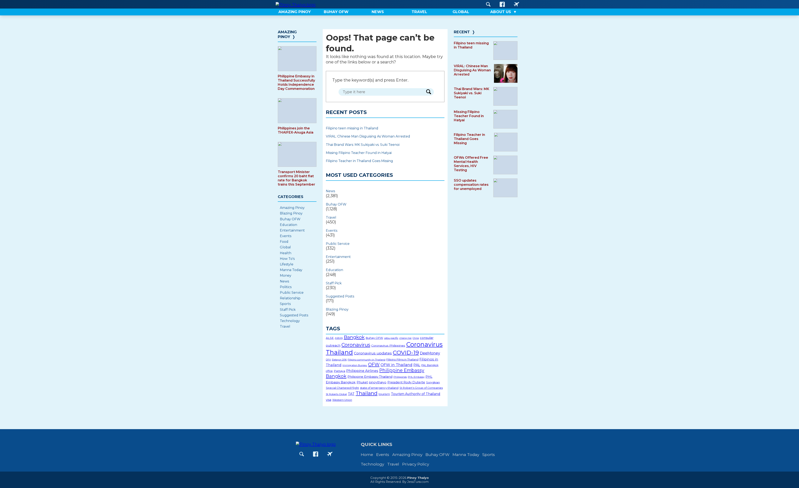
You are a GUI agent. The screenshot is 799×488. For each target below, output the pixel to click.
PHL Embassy (416, 376)
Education (334, 270)
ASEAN (339, 338)
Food (284, 242)
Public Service (338, 244)
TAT (351, 394)
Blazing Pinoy (337, 309)
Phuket (362, 382)
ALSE (330, 337)
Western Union (342, 399)
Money (285, 275)
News (330, 191)
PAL (416, 365)
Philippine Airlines (362, 371)
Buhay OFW (336, 204)
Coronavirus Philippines (388, 345)
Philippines (400, 376)
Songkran (433, 382)
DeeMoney (430, 353)
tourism (384, 394)
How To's (287, 259)
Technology (290, 321)
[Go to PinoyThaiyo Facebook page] (502, 4)
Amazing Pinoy (287, 34)
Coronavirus (355, 345)
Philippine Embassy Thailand (369, 377)
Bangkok (354, 337)
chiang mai (405, 338)
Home (367, 454)
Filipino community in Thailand (366, 359)
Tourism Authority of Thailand (415, 394)
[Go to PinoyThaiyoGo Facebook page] (516, 4)
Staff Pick (334, 283)
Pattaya (339, 371)
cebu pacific (391, 337)
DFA (328, 359)
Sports (285, 304)
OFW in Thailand (396, 365)
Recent (462, 32)
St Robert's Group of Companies (421, 387)
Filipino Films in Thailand (402, 359)
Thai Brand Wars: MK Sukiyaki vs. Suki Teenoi (363, 145)
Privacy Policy (415, 464)
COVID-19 (406, 352)
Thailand (366, 393)
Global (285, 247)
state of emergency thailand (379, 387)
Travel (331, 217)
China (416, 338)
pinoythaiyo (377, 382)
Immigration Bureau (354, 365)
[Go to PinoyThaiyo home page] (295, 4)
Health (285, 253)
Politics (286, 287)
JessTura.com (418, 482)
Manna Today (291, 270)
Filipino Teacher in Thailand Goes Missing (359, 161)
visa (328, 400)
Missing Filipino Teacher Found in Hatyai (359, 153)
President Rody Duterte (406, 382)
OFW (374, 364)
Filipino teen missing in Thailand (352, 128)
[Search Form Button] (429, 92)
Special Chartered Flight (342, 387)
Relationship (290, 298)
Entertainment (338, 257)
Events (331, 231)
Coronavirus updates (373, 353)
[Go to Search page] (488, 4)
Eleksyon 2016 (339, 359)
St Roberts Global (336, 394)
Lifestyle (286, 264)
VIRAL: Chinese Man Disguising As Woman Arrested (368, 136)
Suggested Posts (340, 296)
